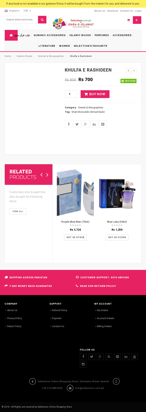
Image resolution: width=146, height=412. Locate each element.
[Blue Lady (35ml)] (117, 193)
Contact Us (58, 326)
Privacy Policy (14, 318)
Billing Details (104, 326)
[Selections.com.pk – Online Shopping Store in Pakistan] (73, 23)
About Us (12, 310)
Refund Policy (59, 310)
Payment (56, 318)
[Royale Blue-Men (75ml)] (75, 193)
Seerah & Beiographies (51, 56)
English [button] (13, 10)
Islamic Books (25, 56)
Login (138, 10)
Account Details (105, 318)
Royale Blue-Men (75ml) (75, 221)
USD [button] (26, 10)
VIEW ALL (18, 211)
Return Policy (14, 326)
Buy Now (97, 94)
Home (8, 56)
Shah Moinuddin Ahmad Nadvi (88, 111)
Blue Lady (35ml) (117, 221)
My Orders (102, 310)
